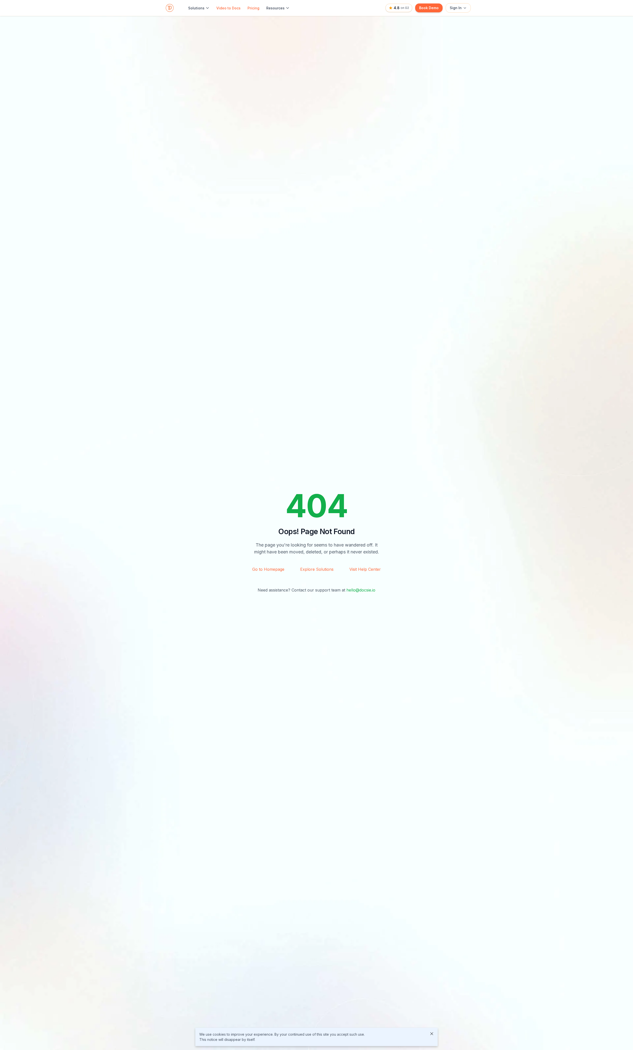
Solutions (196, 8)
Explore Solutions (317, 569)
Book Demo (429, 8)
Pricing (253, 8)
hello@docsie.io (360, 590)
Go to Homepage (268, 569)
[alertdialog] (316, 1037)
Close (432, 1034)
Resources (275, 8)
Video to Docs (228, 8)
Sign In (456, 8)
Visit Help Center (365, 569)
